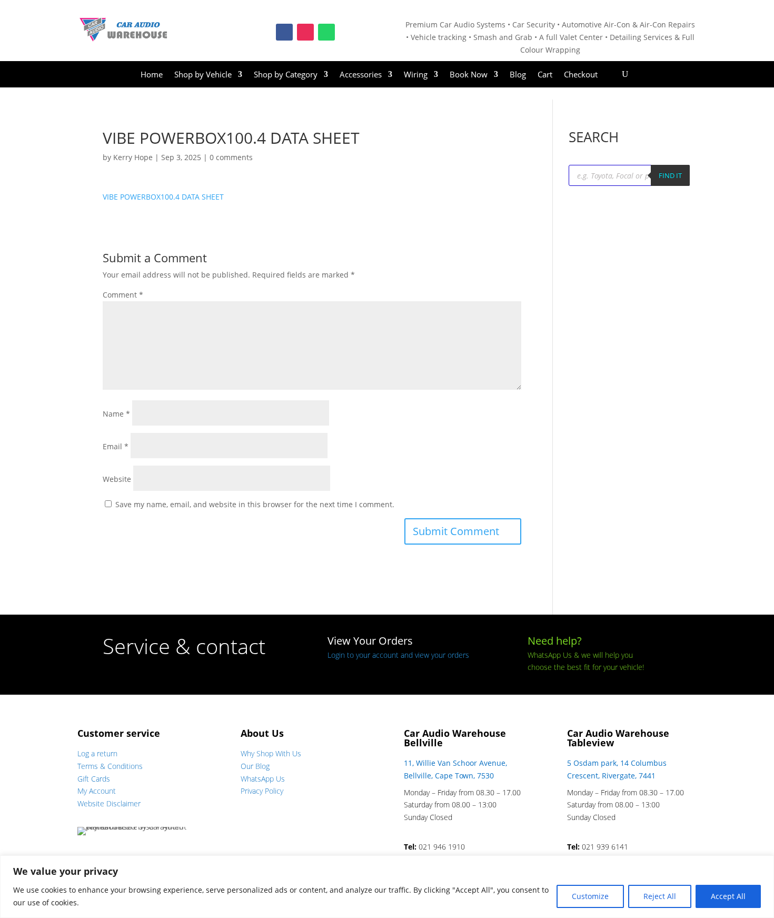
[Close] (763, 864)
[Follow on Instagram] (305, 32)
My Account (96, 791)
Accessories (361, 75)
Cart (545, 75)
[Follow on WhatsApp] (326, 32)
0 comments (231, 157)
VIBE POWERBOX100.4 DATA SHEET (163, 197)
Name (116, 414)
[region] (387, 886)
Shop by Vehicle (203, 75)
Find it (670, 175)
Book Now (469, 75)
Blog (518, 75)
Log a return (97, 753)
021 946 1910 (442, 847)
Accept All (728, 896)
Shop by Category (285, 75)
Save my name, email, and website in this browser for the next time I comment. (254, 504)
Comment (123, 295)
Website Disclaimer (109, 803)
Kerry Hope (133, 157)
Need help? (555, 641)
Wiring (416, 75)
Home (152, 75)
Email (115, 446)
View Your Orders (370, 641)
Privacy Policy (262, 791)
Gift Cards (93, 779)
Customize (590, 896)
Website (117, 479)
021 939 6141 (605, 847)
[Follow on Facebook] (284, 32)
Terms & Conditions (110, 766)
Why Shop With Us (271, 753)
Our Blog (255, 766)
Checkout (581, 75)
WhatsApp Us (263, 779)
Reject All (659, 896)
